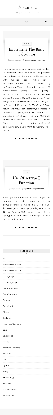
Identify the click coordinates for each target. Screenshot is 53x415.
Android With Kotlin (12, 270)
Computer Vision (11, 288)
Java (5, 330)
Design (6, 300)
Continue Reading (26, 138)
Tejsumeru (27, 7)
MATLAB (7, 353)
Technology (8, 377)
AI (4, 258)
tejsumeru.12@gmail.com (35, 60)
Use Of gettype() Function (26, 180)
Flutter (6, 312)
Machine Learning (11, 347)
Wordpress (8, 395)
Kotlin (6, 342)
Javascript (8, 336)
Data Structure (10, 294)
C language (8, 276)
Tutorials (7, 383)
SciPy (5, 371)
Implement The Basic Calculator (26, 52)
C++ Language (10, 282)
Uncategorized (10, 389)
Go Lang (7, 318)
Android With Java (12, 264)
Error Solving (9, 306)
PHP (26, 172)
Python (26, 44)
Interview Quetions (12, 324)
